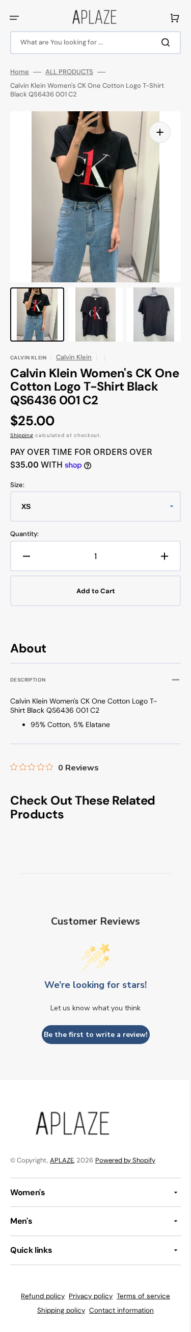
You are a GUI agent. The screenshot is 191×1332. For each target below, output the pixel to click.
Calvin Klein (74, 357)
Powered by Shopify (125, 1160)
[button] (14, 18)
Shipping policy (57, 1310)
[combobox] (91, 42)
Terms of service (140, 1296)
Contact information (118, 1310)
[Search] (160, 42)
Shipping (22, 435)
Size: (17, 485)
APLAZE (62, 1160)
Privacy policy (87, 1296)
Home (19, 72)
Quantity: (24, 534)
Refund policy (39, 1296)
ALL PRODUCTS (69, 72)
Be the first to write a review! (92, 1034)
